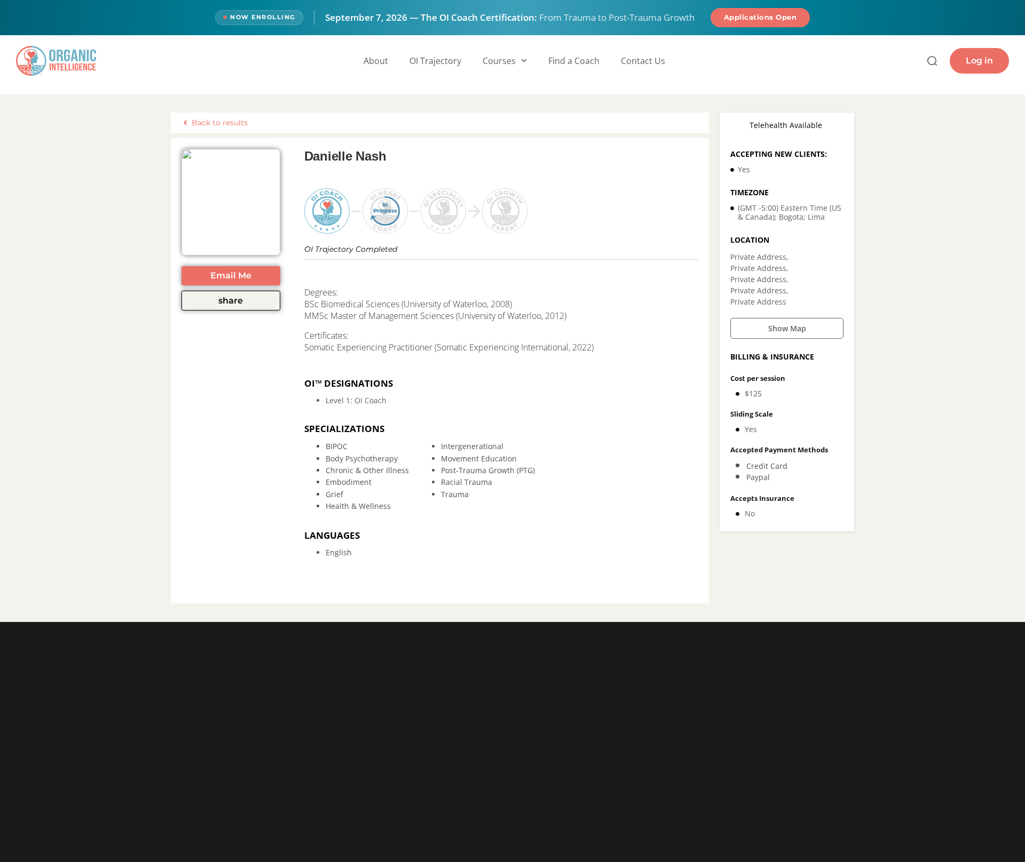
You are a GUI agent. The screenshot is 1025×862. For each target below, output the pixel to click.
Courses (499, 61)
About (376, 61)
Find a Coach (574, 61)
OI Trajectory (435, 61)
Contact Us (643, 61)
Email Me (230, 275)
